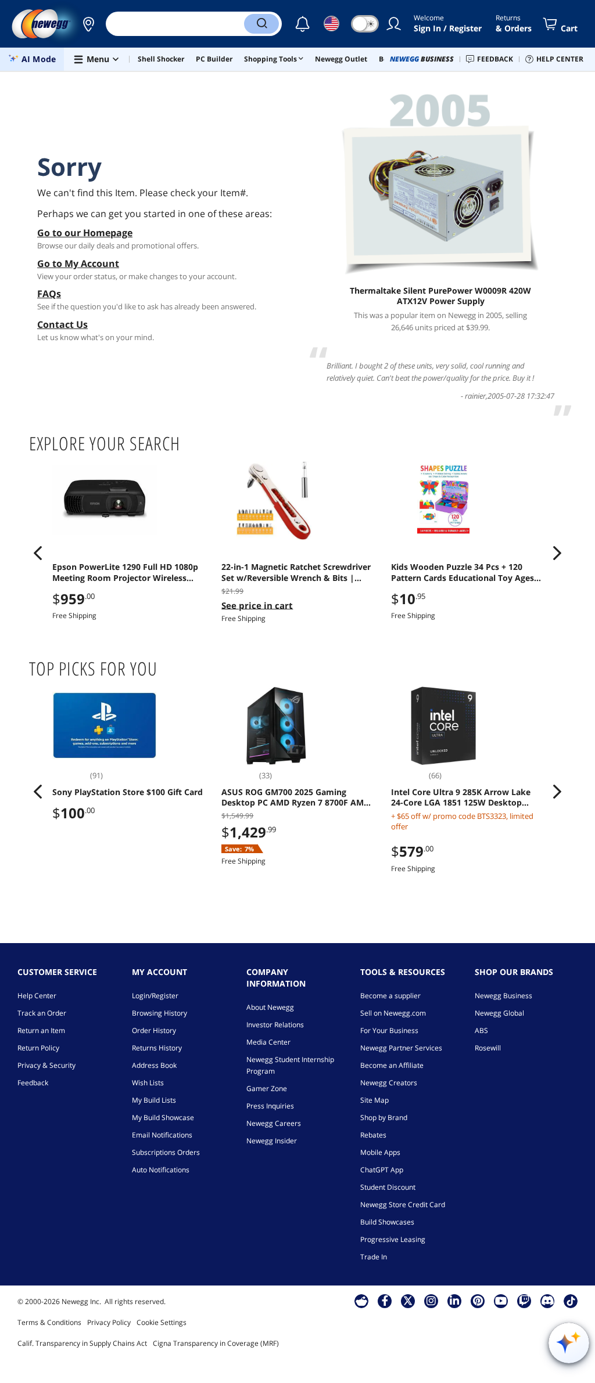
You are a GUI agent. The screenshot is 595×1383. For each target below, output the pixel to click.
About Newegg (270, 1007)
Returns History (157, 1048)
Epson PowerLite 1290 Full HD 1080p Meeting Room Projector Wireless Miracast (125, 572)
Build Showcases (387, 1222)
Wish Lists (148, 1083)
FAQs (49, 293)
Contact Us (62, 324)
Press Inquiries (270, 1106)
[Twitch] (524, 1300)
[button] (88, 24)
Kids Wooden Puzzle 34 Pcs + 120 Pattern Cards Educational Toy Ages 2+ (462, 572)
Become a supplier (390, 996)
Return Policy (38, 1048)
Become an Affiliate (392, 1065)
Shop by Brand (383, 1117)
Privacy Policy (109, 1322)
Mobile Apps (380, 1152)
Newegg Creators (388, 1083)
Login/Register (155, 996)
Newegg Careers (273, 1123)
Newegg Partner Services (401, 1048)
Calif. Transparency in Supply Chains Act (82, 1343)
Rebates (373, 1135)
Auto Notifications (160, 1170)
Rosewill (488, 1048)
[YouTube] (501, 1300)
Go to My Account (78, 263)
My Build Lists (154, 1100)
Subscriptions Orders (166, 1152)
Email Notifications (162, 1135)
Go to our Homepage (84, 232)
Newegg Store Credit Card (402, 1204)
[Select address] (88, 24)
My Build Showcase (163, 1117)
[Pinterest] (478, 1300)
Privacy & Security (46, 1065)
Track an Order (41, 1013)
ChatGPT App (381, 1170)
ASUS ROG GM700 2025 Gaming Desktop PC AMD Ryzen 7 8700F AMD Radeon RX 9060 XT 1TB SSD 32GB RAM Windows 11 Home (295, 797)
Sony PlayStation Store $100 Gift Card (127, 792)
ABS (481, 1030)
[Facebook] (385, 1300)
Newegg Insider (271, 1141)
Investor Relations (275, 1025)
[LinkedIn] (454, 1300)
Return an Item (41, 1030)
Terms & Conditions (49, 1322)
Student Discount (387, 1187)
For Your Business (389, 1030)
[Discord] (547, 1300)
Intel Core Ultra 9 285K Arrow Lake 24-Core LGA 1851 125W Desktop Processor (461, 797)
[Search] (261, 24)
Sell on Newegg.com (393, 1013)
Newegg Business (503, 996)
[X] (408, 1300)
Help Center (36, 996)
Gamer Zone (266, 1088)
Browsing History (159, 1013)
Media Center (268, 1042)
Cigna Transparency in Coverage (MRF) (216, 1343)
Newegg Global (499, 1013)
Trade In (373, 1257)
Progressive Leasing (392, 1239)
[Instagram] (431, 1300)
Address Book (154, 1065)
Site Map (374, 1100)
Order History (154, 1030)
